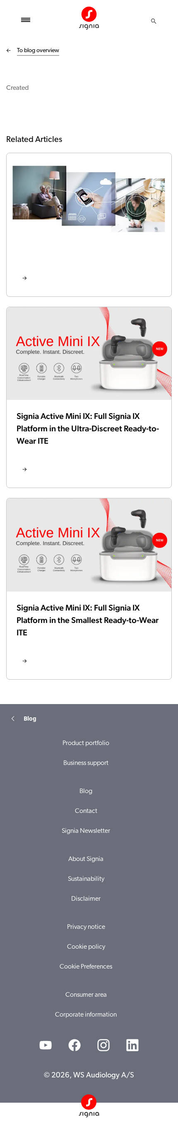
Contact (86, 811)
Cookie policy (86, 947)
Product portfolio (86, 743)
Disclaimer (86, 899)
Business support (85, 763)
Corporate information (86, 1015)
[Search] (153, 21)
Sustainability (86, 879)
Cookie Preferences (86, 967)
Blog (85, 791)
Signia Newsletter (86, 831)
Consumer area (86, 995)
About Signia (85, 859)
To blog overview (38, 51)
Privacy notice (86, 927)
